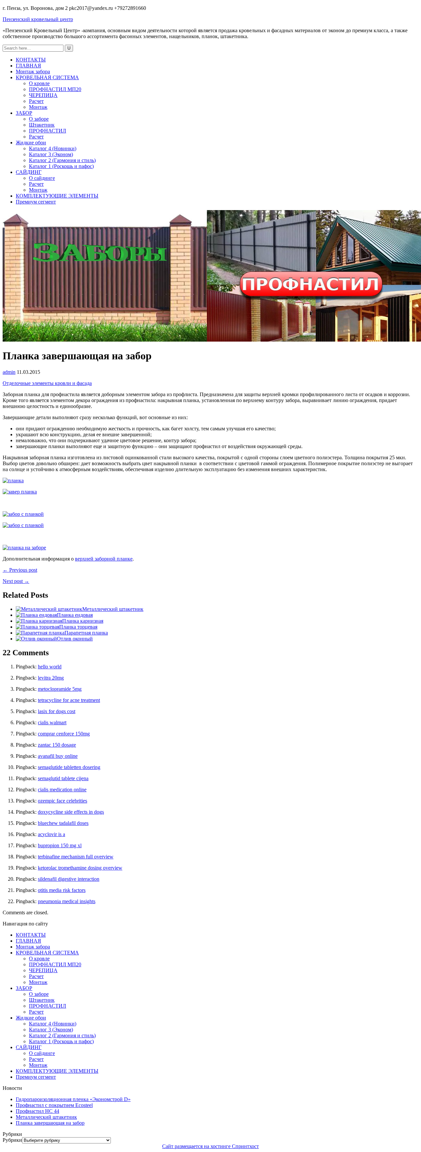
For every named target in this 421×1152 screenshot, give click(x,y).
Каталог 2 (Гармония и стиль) (62, 160)
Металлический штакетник (112, 609)
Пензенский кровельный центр (38, 19)
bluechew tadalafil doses (63, 823)
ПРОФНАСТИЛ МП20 (55, 89)
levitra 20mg (51, 678)
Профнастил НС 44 (37, 1111)
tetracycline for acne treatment (69, 700)
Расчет (36, 101)
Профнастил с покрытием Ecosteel (54, 1105)
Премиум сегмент (36, 201)
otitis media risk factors (62, 890)
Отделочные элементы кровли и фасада (47, 383)
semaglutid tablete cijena (63, 778)
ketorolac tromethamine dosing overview (80, 868)
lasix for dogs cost (56, 711)
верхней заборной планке (104, 559)
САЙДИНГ (28, 172)
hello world (50, 666)
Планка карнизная (82, 621)
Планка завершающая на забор (50, 1123)
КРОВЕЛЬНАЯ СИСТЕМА (47, 77)
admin (9, 372)
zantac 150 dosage (57, 745)
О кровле (39, 83)
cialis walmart (52, 722)
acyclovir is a (51, 834)
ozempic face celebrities (62, 801)
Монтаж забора (33, 71)
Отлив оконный (75, 638)
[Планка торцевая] (37, 627)
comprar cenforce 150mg (64, 733)
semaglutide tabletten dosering (69, 767)
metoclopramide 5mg (60, 689)
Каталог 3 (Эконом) (51, 154)
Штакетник (42, 125)
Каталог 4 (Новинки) (52, 148)
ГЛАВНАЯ (28, 65)
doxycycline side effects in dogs (71, 812)
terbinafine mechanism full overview (75, 856)
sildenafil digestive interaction (68, 879)
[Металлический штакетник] (49, 609)
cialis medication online (62, 789)
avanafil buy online (58, 756)
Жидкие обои (31, 142)
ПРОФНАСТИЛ (47, 130)
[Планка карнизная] (39, 621)
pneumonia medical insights (66, 901)
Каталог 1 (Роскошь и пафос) (61, 166)
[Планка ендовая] (36, 615)
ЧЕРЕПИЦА (43, 95)
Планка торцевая (78, 627)
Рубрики (12, 1140)
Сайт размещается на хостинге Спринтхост (210, 1146)
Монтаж (38, 107)
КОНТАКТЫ (31, 59)
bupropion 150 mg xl (60, 845)
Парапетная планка (86, 633)
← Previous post (20, 570)
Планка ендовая (75, 615)
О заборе (39, 119)
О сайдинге (42, 178)
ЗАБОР (24, 113)
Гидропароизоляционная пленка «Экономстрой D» (73, 1099)
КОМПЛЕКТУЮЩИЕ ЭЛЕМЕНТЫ (57, 196)
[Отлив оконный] (36, 638)
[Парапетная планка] (40, 633)
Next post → (16, 581)
